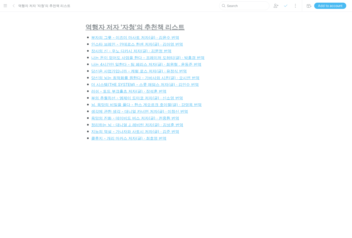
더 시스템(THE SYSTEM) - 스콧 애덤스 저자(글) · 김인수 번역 (145, 84)
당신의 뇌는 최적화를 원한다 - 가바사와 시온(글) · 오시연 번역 (145, 77)
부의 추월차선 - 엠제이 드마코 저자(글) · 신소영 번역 (137, 97)
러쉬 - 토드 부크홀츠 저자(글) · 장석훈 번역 (128, 91)
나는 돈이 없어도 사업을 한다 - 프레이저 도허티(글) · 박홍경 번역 (147, 57)
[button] (5, 5)
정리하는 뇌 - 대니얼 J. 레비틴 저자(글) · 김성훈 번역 (137, 124)
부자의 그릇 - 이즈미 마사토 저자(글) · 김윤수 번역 (135, 37)
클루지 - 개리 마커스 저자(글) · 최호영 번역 (128, 138)
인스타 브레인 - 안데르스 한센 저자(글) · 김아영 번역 (137, 44)
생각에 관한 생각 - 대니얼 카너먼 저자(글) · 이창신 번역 (139, 111)
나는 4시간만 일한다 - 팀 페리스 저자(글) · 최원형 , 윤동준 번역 (146, 64)
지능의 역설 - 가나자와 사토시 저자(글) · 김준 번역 (135, 131)
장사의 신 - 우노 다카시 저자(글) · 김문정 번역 (131, 50)
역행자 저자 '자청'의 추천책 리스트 (44, 6)
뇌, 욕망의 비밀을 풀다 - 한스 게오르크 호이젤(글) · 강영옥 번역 (146, 104)
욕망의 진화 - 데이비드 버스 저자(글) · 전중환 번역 (135, 118)
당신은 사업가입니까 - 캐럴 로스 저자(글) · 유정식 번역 (139, 71)
